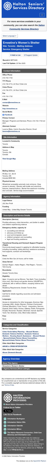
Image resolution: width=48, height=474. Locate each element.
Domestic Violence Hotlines (12, 334)
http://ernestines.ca (9, 108)
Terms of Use (9, 385)
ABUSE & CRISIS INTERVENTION (14, 346)
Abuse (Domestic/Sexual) (12, 352)
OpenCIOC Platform (39, 461)
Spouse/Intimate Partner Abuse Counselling (20, 338)
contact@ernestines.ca (11, 102)
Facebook (8, 115)
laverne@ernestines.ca (11, 131)
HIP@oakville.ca (17, 450)
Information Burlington (16, 419)
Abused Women (32, 331)
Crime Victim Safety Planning (13, 331)
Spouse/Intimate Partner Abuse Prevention (18, 340)
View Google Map (9, 159)
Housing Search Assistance (20, 336)
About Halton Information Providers (19, 404)
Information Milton (14, 429)
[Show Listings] (23, 368)
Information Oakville (15, 425)
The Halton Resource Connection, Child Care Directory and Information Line (24, 433)
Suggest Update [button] (32, 55)
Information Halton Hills (16, 422)
